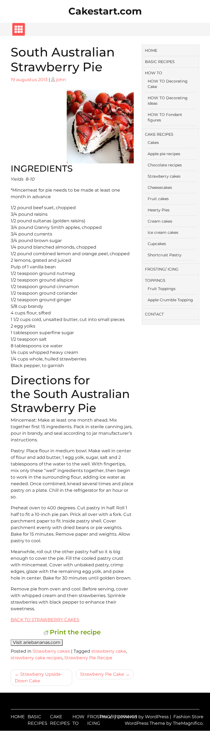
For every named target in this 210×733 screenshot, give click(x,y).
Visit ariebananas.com (36, 642)
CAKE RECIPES (159, 134)
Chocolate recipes (165, 165)
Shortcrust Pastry (165, 254)
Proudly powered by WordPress (135, 716)
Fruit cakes (158, 198)
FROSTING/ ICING (162, 269)
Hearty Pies (159, 210)
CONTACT (154, 314)
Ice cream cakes (163, 232)
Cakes (153, 142)
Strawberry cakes (51, 651)
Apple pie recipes (164, 153)
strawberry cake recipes (36, 657)
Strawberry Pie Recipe (88, 657)
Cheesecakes (160, 187)
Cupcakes (157, 243)
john (61, 79)
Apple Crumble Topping (170, 299)
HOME (151, 50)
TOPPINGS (155, 280)
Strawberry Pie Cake (102, 674)
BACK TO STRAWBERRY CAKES (45, 619)
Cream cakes (160, 221)
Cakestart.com (105, 11)
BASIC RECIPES (160, 61)
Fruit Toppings (162, 288)
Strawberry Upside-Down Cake (38, 677)
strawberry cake (108, 651)
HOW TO (153, 72)
